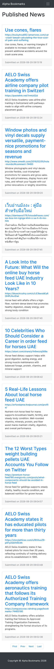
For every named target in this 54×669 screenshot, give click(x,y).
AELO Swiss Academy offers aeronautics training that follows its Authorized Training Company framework (27, 590)
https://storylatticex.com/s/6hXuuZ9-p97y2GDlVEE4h (25, 541)
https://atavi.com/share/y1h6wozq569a (26, 351)
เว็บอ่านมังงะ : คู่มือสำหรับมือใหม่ (23, 207)
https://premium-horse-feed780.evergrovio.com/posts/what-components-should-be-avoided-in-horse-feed (25, 478)
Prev (22, 646)
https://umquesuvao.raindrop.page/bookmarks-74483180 (27, 610)
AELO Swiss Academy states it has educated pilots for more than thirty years (25, 524)
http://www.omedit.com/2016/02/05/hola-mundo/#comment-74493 (27, 162)
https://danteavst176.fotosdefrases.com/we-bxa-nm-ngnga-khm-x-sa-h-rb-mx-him (27, 218)
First (14, 646)
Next (31, 646)
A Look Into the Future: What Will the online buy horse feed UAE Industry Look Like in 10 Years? (27, 275)
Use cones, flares (23, 30)
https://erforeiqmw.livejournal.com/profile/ (26, 406)
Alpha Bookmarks (13, 4)
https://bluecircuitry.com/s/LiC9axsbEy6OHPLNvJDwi (26, 294)
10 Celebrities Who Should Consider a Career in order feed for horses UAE (26, 338)
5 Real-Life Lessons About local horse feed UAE (25, 394)
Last (39, 646)
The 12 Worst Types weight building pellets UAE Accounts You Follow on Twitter (26, 459)
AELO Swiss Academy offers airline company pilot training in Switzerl (26, 82)
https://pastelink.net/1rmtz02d (21, 95)
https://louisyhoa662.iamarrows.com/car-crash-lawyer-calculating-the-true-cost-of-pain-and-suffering (27, 37)
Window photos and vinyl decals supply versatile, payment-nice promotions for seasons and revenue (26, 143)
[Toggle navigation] (48, 4)
